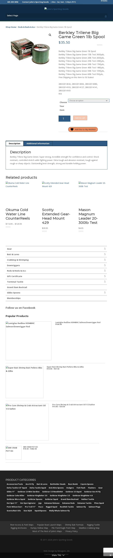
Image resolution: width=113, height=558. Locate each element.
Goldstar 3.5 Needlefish (52, 492)
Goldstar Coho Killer (15, 495)
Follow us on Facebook (21, 307)
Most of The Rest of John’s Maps (47, 531)
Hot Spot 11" (12, 503)
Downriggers (13, 265)
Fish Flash (81, 488)
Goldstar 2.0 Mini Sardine (29, 492)
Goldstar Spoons (35, 499)
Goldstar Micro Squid (16, 499)
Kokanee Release (52, 503)
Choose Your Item (63, 106)
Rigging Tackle (93, 524)
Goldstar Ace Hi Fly (92, 492)
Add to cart (80, 118)
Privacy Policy (71, 531)
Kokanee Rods (68, 503)
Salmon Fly (81, 507)
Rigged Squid (51, 507)
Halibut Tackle (87, 499)
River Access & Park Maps (21, 524)
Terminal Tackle (15, 281)
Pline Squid (99, 503)
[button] (50, 35)
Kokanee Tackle (84, 503)
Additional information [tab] (38, 143)
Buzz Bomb (73, 484)
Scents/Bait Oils (14, 511)
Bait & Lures (13, 254)
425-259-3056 (12, 2)
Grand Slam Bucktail (17, 287)
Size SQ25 (28, 511)
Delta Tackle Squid (38, 488)
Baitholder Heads (57, 484)
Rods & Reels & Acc (26, 27)
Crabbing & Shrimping (18, 260)
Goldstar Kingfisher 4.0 (83, 495)
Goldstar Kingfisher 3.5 (60, 495)
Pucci (40, 507)
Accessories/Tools (15, 484)
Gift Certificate (14, 276)
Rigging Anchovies (19, 528)
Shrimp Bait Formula (74, 524)
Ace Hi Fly (30, 484)
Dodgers (70, 488)
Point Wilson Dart (14, 507)
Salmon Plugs (94, 507)
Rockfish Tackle (67, 507)
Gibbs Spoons (13, 292)
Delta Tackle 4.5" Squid (17, 488)
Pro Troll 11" (30, 507)
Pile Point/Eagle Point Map (63, 528)
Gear (9, 249)
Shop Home (11, 27)
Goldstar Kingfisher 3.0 (37, 495)
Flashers (92, 488)
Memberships (14, 298)
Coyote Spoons (86, 484)
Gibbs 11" (11, 492)
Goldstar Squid (51, 499)
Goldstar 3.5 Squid (73, 492)
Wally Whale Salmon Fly (59, 511)
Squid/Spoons (40, 511)
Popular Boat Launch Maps (49, 524)
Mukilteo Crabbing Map (89, 528)
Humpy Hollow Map (39, 528)
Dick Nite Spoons (56, 488)
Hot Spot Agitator (28, 503)
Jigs (40, 503)
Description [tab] (14, 143)
